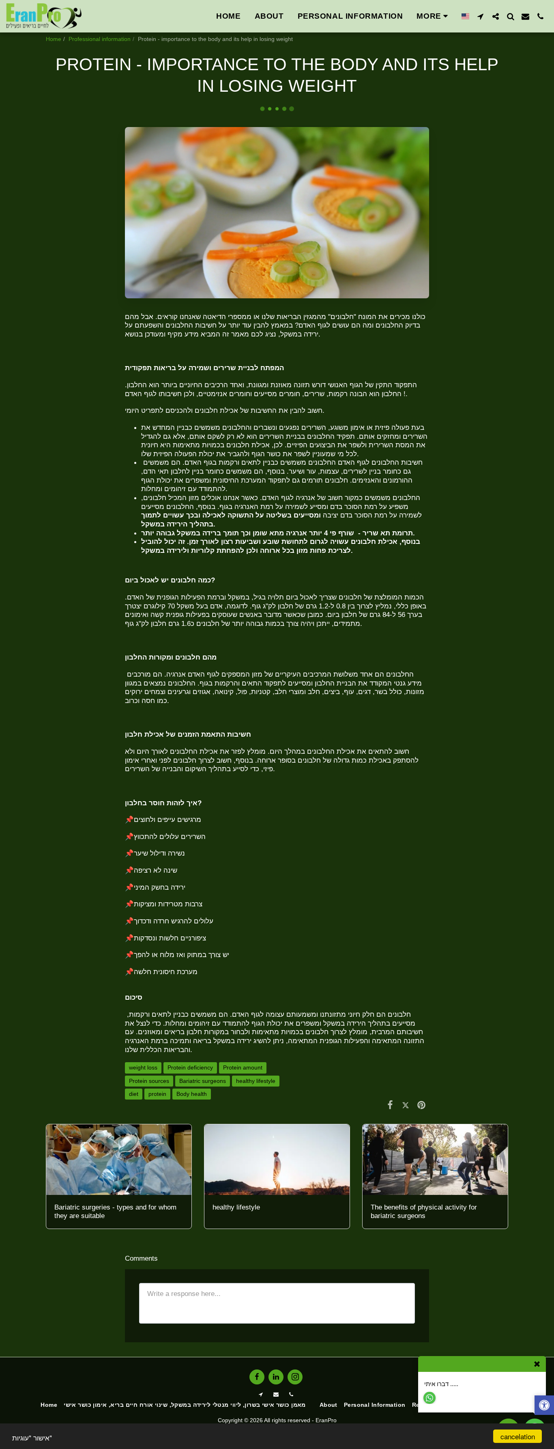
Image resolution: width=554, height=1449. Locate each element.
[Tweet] (406, 1105)
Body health (191, 1094)
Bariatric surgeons (202, 1081)
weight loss (143, 1067)
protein (157, 1094)
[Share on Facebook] (390, 1105)
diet (133, 1094)
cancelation (517, 1436)
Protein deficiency (190, 1067)
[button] (480, 16)
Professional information (100, 39)
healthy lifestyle (255, 1081)
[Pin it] (421, 1105)
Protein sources (149, 1081)
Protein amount (242, 1067)
